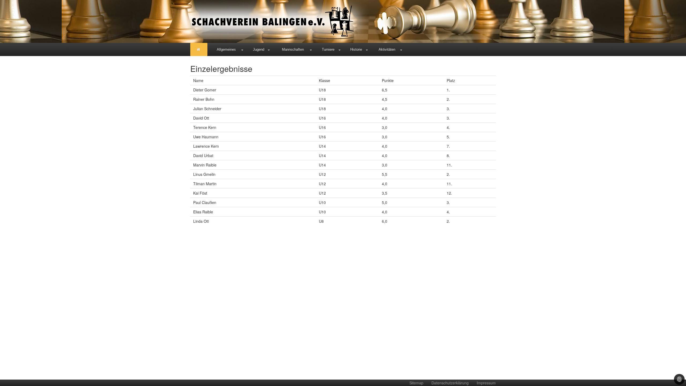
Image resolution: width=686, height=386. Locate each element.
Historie (356, 49)
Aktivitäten (387, 49)
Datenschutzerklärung (450, 382)
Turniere (328, 49)
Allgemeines (226, 49)
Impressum (486, 382)
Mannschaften (293, 49)
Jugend (258, 49)
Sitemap (416, 382)
